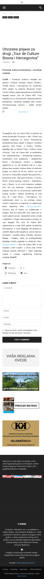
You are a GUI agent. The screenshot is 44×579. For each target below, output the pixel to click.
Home (4, 13)
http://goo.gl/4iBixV (9, 244)
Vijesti (11, 13)
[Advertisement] (22, 33)
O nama (5, 569)
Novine (16, 17)
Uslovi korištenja (35, 569)
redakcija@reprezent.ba (25, 563)
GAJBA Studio (21, 576)
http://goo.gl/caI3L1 (34, 206)
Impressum (24, 569)
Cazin (17, 13)
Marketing (14, 569)
